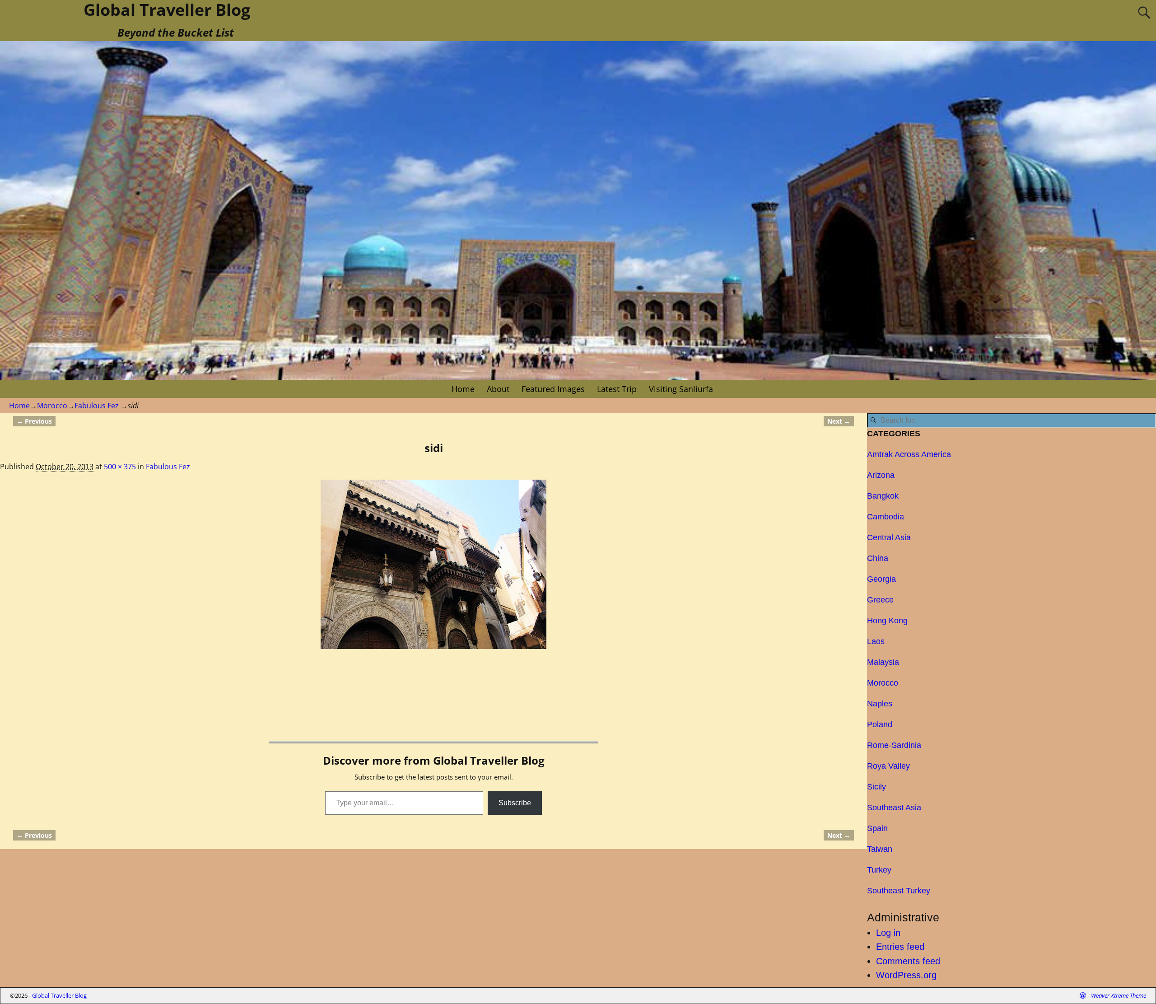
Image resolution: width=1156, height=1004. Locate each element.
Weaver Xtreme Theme (1118, 995)
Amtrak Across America (909, 454)
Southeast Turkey (898, 890)
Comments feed (908, 961)
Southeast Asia (894, 807)
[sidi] (433, 564)
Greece (880, 599)
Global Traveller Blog (59, 995)
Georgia (881, 579)
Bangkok (883, 495)
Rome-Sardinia (894, 745)
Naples (879, 703)
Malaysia (883, 662)
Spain (877, 828)
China (877, 558)
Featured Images (553, 388)
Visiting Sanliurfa (681, 388)
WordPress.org (906, 975)
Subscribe (515, 803)
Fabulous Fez (97, 406)
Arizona (881, 475)
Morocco (52, 406)
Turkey (879, 869)
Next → (838, 421)
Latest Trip (617, 388)
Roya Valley (888, 766)
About (498, 388)
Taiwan (879, 849)
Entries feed (900, 947)
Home (463, 388)
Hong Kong (887, 620)
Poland (879, 724)
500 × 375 (120, 467)
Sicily (876, 786)
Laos (876, 641)
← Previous (34, 421)
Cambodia (885, 516)
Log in (888, 933)
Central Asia (889, 537)
